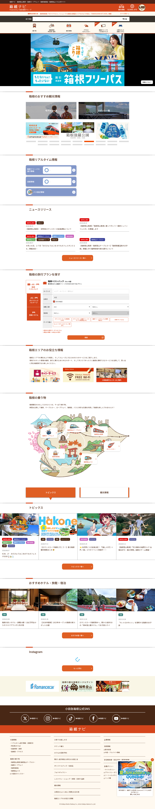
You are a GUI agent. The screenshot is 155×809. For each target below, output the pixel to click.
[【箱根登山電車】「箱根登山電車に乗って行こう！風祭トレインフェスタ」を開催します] (104, 223)
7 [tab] (100, 141)
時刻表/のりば (16, 746)
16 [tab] (112, 144)
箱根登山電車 (30, 223)
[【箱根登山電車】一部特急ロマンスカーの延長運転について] (50, 225)
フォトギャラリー (60, 772)
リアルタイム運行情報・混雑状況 (22, 743)
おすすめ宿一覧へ (77, 635)
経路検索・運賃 (16, 749)
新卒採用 (108, 749)
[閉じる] (152, 759)
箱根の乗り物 (15, 759)
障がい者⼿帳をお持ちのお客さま (66, 759)
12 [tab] (66, 144)
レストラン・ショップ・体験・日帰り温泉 (69, 779)
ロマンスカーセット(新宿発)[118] (62, 319)
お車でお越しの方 (60, 740)
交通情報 (13, 740)
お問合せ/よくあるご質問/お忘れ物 (66, 792)
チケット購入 (59, 746)
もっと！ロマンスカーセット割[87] (62, 324)
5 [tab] (77, 141)
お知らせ (40, 223)
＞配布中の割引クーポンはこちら (52, 330)
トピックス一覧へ (77, 566)
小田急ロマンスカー (17, 774)
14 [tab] (89, 144)
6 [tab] (89, 141)
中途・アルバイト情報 (112, 752)
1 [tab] (31, 141)
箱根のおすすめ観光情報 (44, 96)
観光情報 (104, 492)
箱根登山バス (30, 239)
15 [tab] (100, 144)
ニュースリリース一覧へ (77, 258)
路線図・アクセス (17, 751)
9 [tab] (124, 141)
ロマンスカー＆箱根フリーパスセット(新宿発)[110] (81, 319)
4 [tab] (66, 141)
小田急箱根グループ (43, 239)
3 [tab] (54, 141)
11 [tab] (54, 144)
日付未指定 (59, 302)
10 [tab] (43, 144)
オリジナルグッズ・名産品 (63, 766)
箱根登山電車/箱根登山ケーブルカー (23, 762)
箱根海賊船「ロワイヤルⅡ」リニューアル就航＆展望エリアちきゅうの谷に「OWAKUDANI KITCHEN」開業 (75, 14)
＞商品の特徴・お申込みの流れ (51, 332)
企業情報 (107, 740)
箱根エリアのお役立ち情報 (63, 798)
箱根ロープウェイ (58, 236)
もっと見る (78, 668)
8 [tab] (112, 141)
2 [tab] (43, 141)
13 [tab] (77, 144)
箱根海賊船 (70, 236)
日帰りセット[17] (119, 319)
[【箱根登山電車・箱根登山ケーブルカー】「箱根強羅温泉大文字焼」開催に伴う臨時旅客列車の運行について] (104, 243)
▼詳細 (125, 19)
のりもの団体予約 (60, 753)
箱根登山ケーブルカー (44, 236)
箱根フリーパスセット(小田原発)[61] (100, 319)
